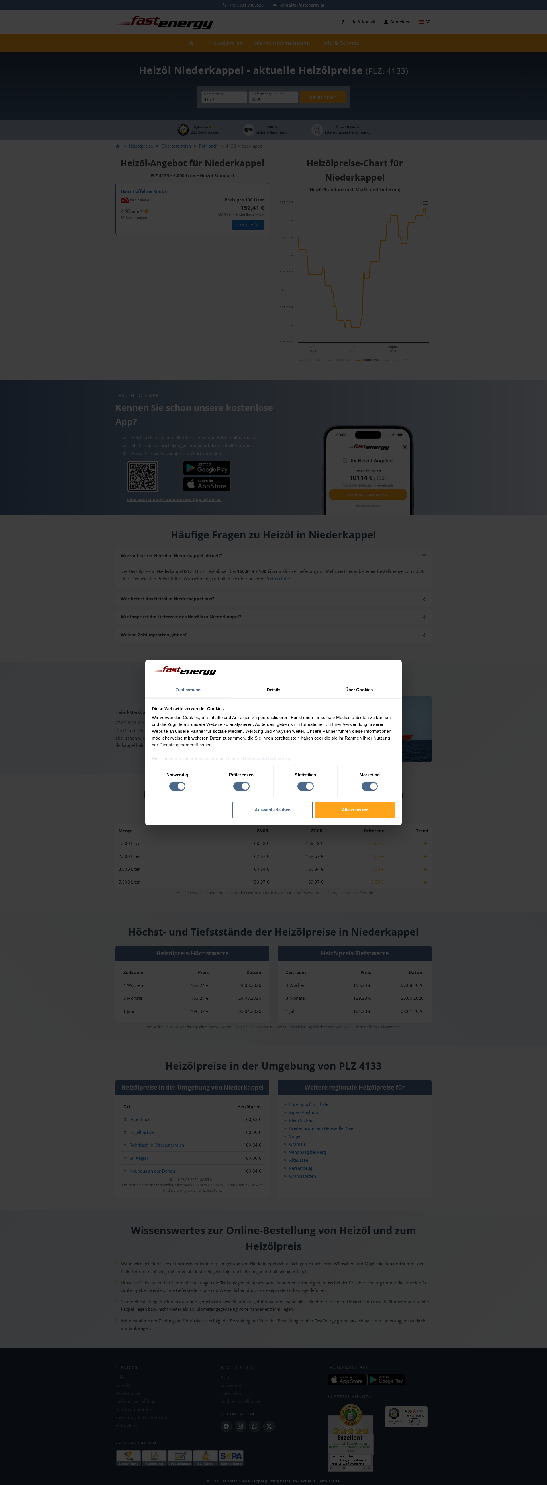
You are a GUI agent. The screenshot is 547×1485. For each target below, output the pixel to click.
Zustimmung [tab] (188, 689)
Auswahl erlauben (273, 809)
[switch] (241, 786)
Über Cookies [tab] (359, 689)
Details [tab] (274, 689)
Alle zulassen (355, 809)
